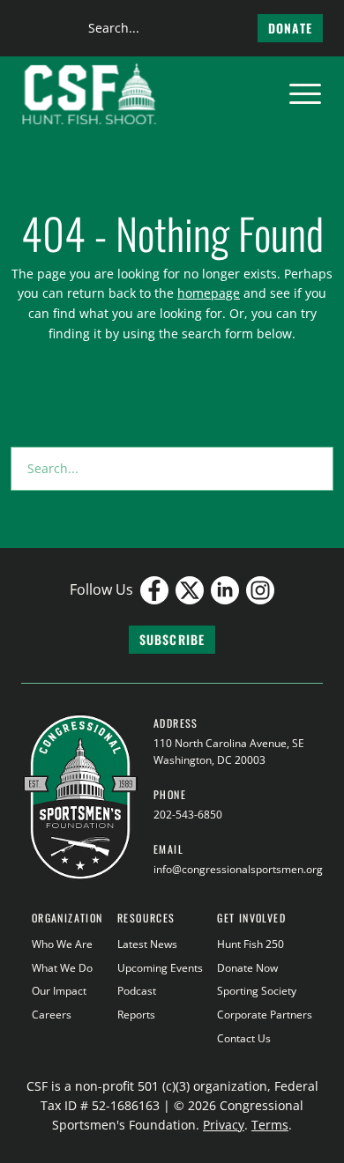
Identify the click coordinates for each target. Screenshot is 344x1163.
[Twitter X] (190, 590)
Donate (290, 28)
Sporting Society (256, 990)
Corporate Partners (264, 1014)
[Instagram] (260, 590)
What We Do (62, 967)
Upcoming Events (160, 967)
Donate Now (247, 967)
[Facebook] (154, 590)
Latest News (147, 944)
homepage (208, 293)
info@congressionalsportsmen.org (238, 869)
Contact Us (244, 1038)
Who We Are (62, 944)
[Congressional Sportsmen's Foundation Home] (89, 94)
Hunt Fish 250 (250, 944)
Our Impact (59, 990)
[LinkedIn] (225, 590)
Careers (51, 1014)
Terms (269, 1124)
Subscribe (172, 639)
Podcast (136, 990)
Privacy (223, 1124)
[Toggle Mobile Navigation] (305, 94)
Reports (136, 1014)
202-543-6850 (187, 814)
